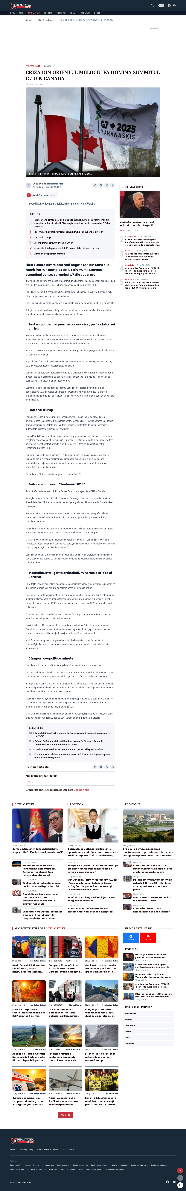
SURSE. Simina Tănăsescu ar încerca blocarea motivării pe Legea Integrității (90, 910)
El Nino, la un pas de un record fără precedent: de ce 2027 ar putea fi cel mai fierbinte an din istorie (28, 1014)
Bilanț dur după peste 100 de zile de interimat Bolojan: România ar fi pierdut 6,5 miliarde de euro (142, 285)
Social (128, 251)
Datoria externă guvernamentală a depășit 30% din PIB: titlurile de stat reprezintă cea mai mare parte (152, 884)
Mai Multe (65, 1115)
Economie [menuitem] (61, 13)
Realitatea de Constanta (37, 1170)
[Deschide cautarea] (152, 5)
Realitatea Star (48, 1165)
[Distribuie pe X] (112, 185)
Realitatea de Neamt (94, 1170)
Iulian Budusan (111, 1093)
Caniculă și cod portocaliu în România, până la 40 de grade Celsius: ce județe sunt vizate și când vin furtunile (100, 972)
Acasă (30, 20)
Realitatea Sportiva (32, 1165)
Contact (13, 1149)
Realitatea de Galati (56, 1170)
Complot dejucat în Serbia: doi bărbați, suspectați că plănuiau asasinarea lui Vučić (72, 734)
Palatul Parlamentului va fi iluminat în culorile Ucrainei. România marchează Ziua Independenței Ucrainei (69, 743)
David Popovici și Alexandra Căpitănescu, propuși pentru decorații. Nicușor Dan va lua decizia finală (28, 970)
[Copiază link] (94, 185)
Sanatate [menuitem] (85, 13)
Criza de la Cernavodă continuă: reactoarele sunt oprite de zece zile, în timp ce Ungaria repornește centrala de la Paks (148, 852)
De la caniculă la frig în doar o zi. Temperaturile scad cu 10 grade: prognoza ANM (142, 256)
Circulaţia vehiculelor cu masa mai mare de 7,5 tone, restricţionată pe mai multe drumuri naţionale (72, 756)
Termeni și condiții (26, 1149)
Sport (122, 230)
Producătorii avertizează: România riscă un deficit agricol (151, 910)
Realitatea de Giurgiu (120, 1165)
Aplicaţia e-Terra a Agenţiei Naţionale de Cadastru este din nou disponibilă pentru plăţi (28, 1058)
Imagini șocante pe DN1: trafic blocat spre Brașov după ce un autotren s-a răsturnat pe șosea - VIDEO (100, 1014)
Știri (39, 20)
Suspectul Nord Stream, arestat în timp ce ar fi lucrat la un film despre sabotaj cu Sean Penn (42, 915)
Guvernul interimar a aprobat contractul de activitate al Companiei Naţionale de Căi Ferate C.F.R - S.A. (63, 1016)
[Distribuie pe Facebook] (100, 185)
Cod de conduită (67, 1149)
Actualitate (50, 20)
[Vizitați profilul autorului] (28, 185)
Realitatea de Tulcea (75, 1170)
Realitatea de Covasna (100, 1165)
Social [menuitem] (73, 13)
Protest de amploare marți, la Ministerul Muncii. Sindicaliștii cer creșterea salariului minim (152, 869)
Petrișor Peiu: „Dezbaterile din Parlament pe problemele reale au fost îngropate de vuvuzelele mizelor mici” (93, 869)
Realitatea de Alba (17, 1170)
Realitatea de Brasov (159, 1165)
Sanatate (129, 265)
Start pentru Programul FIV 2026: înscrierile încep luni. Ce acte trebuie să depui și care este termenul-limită (142, 272)
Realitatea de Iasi (52, 183)
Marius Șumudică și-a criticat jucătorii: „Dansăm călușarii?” (137, 224)
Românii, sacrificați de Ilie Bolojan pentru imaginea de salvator (91, 899)
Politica (128, 279)
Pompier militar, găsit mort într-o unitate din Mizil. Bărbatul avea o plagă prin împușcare (64, 970)
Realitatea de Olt (63, 1165)
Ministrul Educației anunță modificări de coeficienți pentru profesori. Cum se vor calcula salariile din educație (101, 1104)
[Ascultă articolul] (180, 1171)
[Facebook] (169, 5)
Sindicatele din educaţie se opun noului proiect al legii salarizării (69, 749)
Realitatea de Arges (80, 1165)
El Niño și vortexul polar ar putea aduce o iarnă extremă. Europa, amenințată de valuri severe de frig (101, 1060)
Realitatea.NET (15, 1165)
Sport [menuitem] (97, 13)
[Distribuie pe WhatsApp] (106, 185)
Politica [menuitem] (48, 13)
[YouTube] (174, 5)
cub (29, 781)
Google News (81, 789)
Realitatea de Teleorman (114, 1170)
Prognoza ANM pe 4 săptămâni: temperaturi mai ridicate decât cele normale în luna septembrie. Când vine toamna (65, 1060)
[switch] (161, 5)
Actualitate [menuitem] (34, 13)
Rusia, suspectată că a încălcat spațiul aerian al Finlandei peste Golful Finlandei (63, 1102)
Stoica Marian (75, 1005)
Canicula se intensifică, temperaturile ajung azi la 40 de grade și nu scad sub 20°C (27, 1102)
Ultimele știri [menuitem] (16, 13)
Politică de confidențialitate (47, 1149)
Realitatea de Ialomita (139, 1165)
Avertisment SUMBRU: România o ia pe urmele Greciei (152, 899)
